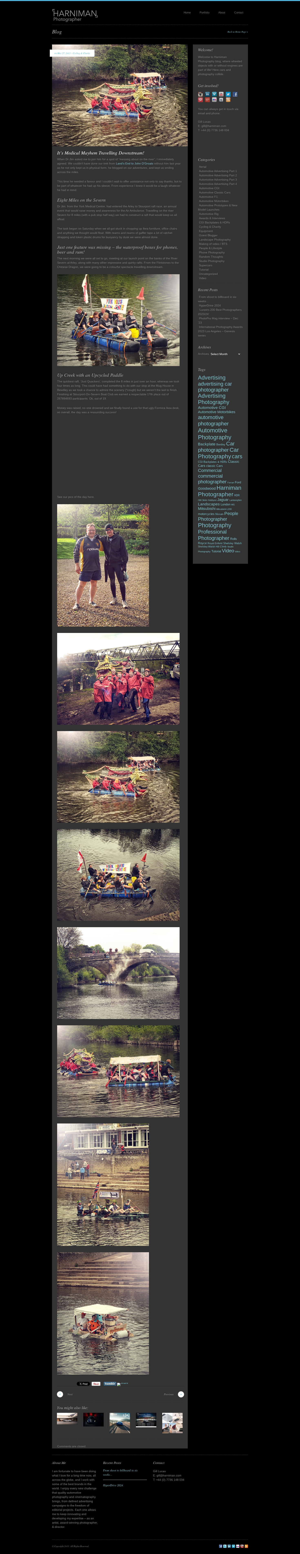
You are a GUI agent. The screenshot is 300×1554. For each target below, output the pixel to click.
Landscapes (209, 504)
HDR (237, 495)
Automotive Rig (209, 213)
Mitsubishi (207, 508)
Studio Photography (211, 261)
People (231, 513)
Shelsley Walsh (232, 543)
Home (187, 12)
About (221, 12)
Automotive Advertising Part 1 (218, 171)
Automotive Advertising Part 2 (218, 175)
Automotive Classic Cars (214, 192)
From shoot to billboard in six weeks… (217, 299)
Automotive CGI (209, 188)
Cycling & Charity (81, 53)
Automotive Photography (214, 434)
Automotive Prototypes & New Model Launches (217, 207)
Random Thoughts (211, 256)
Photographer (212, 519)
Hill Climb (202, 500)
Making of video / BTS (213, 243)
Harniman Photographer (219, 491)
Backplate (207, 444)
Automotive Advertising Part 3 (218, 179)
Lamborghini (235, 500)
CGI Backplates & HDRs (214, 222)
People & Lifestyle (210, 248)
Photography (214, 525)
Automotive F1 (208, 196)
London (225, 504)
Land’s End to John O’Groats (134, 163)
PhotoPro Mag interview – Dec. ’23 (218, 320)
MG (233, 504)
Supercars (205, 265)
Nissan (219, 514)
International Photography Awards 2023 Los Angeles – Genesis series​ (220, 331)
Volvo (237, 551)
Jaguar (223, 500)
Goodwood (207, 488)
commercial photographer (212, 478)
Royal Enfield (215, 543)
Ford (238, 482)
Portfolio (204, 12)
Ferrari (230, 482)
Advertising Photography (213, 399)
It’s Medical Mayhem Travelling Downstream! (100, 152)
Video (202, 278)
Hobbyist (212, 500)
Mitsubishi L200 (224, 509)
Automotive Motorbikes (214, 201)
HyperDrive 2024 (210, 305)
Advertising (212, 378)
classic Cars (214, 465)
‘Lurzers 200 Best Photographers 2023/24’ (220, 312)
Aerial (202, 166)
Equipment (206, 231)
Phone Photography (212, 252)
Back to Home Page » (238, 31)
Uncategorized (208, 273)
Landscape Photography (215, 239)
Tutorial (204, 269)
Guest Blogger (208, 235)
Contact (238, 12)
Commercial (210, 470)
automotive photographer (213, 420)
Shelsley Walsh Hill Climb (212, 546)
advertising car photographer (215, 387)
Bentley (220, 444)
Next (70, 1394)
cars (237, 456)
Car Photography (218, 453)
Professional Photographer (213, 535)
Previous (169, 1394)
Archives (203, 353)
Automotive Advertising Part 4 (218, 183)
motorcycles (206, 514)
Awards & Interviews (212, 218)
